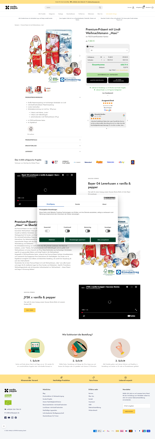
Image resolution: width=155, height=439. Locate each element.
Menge (91, 46)
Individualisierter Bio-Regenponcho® (53, 413)
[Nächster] (80, 56)
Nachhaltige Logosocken (50, 410)
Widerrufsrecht (93, 410)
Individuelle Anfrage (111, 14)
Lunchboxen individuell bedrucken (53, 407)
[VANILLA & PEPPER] (11, 7)
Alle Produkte (41, 14)
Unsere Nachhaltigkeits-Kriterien (52, 402)
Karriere (91, 393)
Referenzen (91, 14)
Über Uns (100, 14)
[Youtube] (9, 418)
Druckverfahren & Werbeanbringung (53, 396)
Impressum (92, 402)
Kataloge (60, 14)
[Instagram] (12, 418)
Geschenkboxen (70, 14)
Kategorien (52, 14)
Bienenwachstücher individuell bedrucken (55, 405)
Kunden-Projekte (47, 399)
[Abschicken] (100, 7)
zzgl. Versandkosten (122, 70)
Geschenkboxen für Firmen (50, 416)
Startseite (17, 25)
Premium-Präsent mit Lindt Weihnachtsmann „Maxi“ (32, 25)
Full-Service (81, 14)
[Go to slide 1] (106, 128)
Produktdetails (31, 140)
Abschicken (129, 411)
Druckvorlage (31, 146)
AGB (90, 405)
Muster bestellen (97, 80)
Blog (44, 393)
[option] (53, 56)
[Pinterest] (16, 418)
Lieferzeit (28, 152)
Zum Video (29, 310)
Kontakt (91, 399)
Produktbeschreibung (33, 97)
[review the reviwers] (124, 115)
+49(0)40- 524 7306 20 (14, 409)
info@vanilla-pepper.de (12, 413)
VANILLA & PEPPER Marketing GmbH (17, 430)
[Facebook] (5, 418)
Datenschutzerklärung (95, 407)
